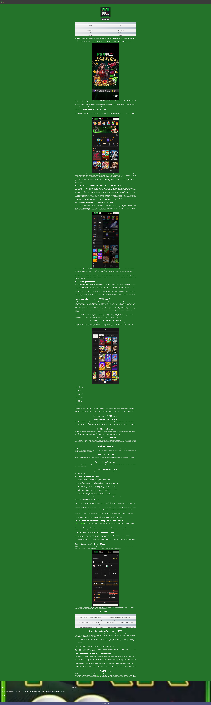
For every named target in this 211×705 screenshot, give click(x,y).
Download (97, 2)
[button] (208, 2)
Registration (77, 535)
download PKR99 (80, 523)
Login (114, 2)
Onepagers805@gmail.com (78, 690)
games (114, 322)
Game (104, 2)
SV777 (107, 106)
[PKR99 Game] (2, 2)
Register (109, 2)
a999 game (99, 675)
